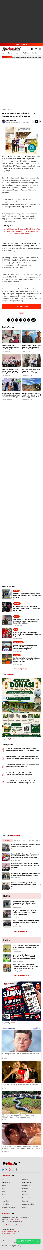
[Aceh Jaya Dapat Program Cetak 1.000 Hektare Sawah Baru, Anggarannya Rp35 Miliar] (31, 384)
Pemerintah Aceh (28, 1198)
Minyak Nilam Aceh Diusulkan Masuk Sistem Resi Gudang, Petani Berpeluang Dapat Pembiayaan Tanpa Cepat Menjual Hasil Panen (22, 231)
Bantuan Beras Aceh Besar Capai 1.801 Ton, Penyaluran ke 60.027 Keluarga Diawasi (31, 371)
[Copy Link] (8, 320)
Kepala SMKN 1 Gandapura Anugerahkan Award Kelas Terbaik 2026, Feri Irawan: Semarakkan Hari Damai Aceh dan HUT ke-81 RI (26, 856)
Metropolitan (18, 642)
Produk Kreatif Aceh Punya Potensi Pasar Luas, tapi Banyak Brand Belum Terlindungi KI (31, 347)
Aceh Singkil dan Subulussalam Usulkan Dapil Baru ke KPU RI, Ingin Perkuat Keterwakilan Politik (25, 966)
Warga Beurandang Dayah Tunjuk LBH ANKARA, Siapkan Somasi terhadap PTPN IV (26, 922)
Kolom (24, 1207)
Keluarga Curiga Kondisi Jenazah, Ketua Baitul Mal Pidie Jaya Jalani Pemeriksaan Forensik (27, 595)
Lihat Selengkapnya (20, 669)
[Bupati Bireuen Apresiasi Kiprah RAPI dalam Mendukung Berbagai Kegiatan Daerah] (6, 876)
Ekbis (10, 53)
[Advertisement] (21, 21)
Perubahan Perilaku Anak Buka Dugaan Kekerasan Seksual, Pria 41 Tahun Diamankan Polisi (26, 660)
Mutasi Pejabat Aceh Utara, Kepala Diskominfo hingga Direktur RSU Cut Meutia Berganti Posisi (22, 757)
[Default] (36, 121)
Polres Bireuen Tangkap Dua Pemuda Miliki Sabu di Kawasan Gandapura (26, 845)
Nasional (25, 1179)
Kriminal (16, 603)
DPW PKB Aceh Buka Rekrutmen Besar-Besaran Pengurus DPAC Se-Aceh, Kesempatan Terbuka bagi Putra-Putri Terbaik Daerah (24, 957)
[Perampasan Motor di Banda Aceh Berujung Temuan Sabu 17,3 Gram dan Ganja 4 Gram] (7, 607)
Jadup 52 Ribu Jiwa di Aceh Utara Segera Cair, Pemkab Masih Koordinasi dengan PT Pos (21, 782)
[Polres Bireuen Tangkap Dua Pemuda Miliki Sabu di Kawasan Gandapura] (6, 847)
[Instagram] (9, 1169)
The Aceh (13, 1023)
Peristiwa (26, 53)
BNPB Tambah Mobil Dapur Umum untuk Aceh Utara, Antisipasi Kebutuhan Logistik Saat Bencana (27, 634)
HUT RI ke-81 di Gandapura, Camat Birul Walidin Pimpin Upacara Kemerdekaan (22, 765)
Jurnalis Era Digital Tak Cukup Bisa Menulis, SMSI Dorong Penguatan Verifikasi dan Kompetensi (25, 647)
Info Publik (5, 1204)
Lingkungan (26, 1185)
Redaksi (5, 1241)
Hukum (17, 53)
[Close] (37, 1241)
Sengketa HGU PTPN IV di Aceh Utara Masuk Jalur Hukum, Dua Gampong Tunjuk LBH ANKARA (26, 621)
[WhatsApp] (28, 320)
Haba (3, 1192)
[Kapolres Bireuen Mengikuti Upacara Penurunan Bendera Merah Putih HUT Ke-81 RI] (6, 886)
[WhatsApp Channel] (13, 1169)
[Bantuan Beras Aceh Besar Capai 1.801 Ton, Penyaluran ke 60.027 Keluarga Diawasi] (31, 360)
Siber (11, 1241)
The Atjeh (13, 739)
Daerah (4, 1185)
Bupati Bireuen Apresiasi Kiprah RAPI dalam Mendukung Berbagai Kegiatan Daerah (26, 874)
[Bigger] (39, 121)
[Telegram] (20, 320)
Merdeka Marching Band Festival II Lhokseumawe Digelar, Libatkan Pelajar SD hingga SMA (23, 774)
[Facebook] (12, 320)
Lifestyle (25, 1189)
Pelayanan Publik (28, 1204)
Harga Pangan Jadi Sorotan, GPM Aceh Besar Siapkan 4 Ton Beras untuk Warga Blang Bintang (11, 395)
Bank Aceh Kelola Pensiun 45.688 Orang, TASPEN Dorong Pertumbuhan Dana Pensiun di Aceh (11, 371)
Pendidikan (5, 1201)
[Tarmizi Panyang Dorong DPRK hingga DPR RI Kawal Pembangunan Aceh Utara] (7, 948)
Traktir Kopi (23, 306)
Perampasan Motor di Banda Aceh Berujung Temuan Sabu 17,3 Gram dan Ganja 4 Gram (26, 608)
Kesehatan (25, 1201)
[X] (16, 320)
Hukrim (4, 1195)
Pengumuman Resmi (9, 1207)
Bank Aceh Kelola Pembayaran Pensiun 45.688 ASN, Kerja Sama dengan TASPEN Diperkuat (25, 865)
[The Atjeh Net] (12, 48)
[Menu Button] (40, 49)
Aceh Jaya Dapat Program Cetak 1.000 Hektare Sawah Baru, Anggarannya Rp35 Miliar (31, 395)
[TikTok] (16, 1169)
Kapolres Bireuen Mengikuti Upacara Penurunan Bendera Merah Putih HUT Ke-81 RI (26, 884)
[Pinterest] (24, 320)
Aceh (3, 53)
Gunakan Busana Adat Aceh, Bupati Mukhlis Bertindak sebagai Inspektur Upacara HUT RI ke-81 (23, 749)
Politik (34, 53)
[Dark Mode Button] (32, 49)
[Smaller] (33, 121)
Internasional (26, 1182)
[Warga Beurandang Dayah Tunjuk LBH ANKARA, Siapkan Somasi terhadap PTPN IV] (7, 924)
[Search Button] (36, 49)
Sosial (4, 1189)
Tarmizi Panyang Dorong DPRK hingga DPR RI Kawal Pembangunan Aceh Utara (26, 947)
